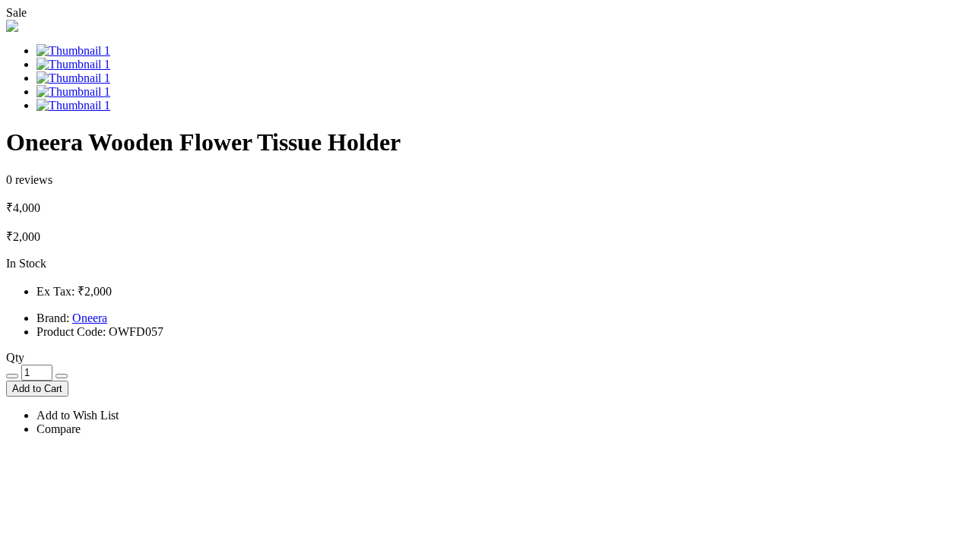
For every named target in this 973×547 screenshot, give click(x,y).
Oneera (89, 317)
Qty (15, 357)
